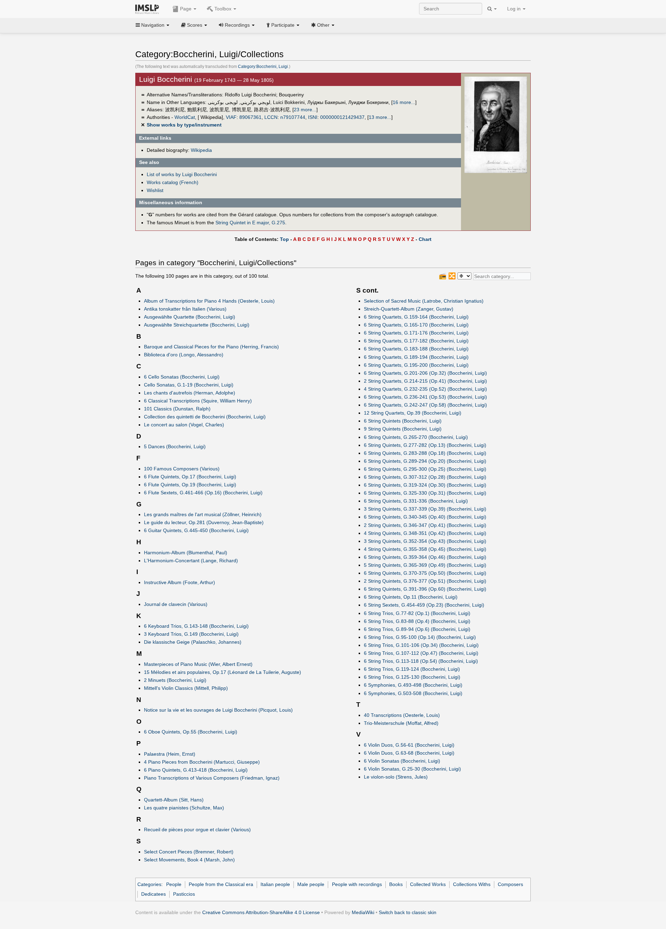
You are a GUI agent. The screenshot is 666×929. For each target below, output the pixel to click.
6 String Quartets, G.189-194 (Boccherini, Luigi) (416, 357)
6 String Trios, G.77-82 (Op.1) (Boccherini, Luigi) (417, 613)
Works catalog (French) (172, 182)
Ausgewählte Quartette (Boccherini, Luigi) (189, 317)
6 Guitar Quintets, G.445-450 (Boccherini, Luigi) (196, 530)
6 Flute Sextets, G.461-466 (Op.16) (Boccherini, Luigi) (203, 492)
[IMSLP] (148, 8)
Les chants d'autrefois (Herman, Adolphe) (189, 393)
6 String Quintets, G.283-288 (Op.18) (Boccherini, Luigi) (425, 453)
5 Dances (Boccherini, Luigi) (175, 446)
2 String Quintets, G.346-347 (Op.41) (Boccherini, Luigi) (425, 525)
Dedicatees (153, 894)
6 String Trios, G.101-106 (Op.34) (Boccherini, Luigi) (421, 645)
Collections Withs (471, 884)
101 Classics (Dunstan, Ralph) (177, 408)
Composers (510, 884)
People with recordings (357, 884)
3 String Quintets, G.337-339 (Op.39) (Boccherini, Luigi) (425, 509)
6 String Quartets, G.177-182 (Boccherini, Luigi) (416, 341)
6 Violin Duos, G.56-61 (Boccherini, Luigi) (409, 745)
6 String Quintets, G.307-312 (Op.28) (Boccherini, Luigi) (425, 477)
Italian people (275, 884)
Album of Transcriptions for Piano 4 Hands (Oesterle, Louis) (209, 301)
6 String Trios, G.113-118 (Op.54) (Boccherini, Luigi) (421, 661)
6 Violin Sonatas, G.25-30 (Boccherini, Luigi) (412, 769)
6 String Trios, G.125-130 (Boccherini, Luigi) (412, 677)
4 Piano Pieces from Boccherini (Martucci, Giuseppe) (202, 762)
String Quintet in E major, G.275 (250, 222)
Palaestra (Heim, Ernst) (169, 754)
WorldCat (184, 117)
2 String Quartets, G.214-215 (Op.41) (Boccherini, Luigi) (425, 381)
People (173, 884)
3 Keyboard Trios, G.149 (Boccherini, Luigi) (191, 634)
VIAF (231, 117)
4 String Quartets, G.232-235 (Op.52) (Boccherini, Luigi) (425, 389)
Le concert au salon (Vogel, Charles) (184, 424)
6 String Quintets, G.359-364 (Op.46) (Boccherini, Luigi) (425, 557)
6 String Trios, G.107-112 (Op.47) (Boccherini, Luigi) (421, 653)
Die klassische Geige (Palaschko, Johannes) (192, 642)
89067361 (250, 117)
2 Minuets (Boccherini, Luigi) (175, 680)
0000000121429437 (342, 117)
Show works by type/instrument (184, 125)
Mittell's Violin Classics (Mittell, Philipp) (186, 688)
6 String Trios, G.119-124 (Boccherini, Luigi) (412, 669)
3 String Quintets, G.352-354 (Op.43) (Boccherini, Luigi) (425, 541)
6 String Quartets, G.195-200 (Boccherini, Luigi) (416, 365)
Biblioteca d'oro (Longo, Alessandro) (183, 354)
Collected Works (428, 884)
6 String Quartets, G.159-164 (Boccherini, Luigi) (416, 317)
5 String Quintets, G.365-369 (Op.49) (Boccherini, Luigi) (425, 565)
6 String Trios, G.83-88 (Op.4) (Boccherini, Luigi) (417, 621)
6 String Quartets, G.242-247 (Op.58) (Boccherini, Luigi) (425, 405)
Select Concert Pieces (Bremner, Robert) (188, 851)
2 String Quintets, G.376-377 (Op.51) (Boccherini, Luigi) (425, 581)
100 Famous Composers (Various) (182, 468)
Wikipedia (201, 150)
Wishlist (155, 190)
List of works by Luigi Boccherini (182, 174)
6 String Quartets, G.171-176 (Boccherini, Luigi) (416, 333)
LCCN (271, 117)
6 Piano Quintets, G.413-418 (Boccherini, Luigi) (196, 770)
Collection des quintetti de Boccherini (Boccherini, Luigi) (205, 416)
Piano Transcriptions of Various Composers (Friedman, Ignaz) (212, 778)
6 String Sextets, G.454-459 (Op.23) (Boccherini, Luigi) (424, 605)
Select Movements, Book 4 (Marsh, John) (189, 859)
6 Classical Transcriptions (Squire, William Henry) (198, 400)
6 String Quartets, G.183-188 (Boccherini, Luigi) (416, 348)
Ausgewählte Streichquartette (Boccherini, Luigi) (196, 325)
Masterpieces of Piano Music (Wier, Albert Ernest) (198, 664)
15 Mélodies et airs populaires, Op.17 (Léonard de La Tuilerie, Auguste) (222, 672)
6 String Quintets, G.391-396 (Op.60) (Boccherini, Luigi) (425, 589)
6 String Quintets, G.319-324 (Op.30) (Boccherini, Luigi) (425, 485)
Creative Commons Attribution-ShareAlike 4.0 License (261, 912)
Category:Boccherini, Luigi (263, 66)
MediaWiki (363, 912)
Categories (149, 884)
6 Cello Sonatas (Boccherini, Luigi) (182, 377)
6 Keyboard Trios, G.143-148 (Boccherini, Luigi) (196, 626)
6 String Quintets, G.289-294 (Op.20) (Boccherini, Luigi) (425, 461)
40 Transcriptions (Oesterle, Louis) (402, 715)
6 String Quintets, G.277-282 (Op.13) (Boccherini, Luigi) (425, 445)
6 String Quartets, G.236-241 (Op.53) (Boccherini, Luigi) (425, 397)
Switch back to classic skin (407, 912)
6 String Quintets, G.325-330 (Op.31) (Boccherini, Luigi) (425, 493)
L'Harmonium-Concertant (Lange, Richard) (191, 560)
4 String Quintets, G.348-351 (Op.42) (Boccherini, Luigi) (425, 533)
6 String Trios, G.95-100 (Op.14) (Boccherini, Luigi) (420, 637)
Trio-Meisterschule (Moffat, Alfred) (401, 723)
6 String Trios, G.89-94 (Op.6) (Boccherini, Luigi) (417, 629)
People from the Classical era (221, 884)
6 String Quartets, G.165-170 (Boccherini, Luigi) (416, 325)
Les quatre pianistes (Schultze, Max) (184, 807)
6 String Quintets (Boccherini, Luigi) (403, 421)
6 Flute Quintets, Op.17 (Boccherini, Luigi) (190, 476)
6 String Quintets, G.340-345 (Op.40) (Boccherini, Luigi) (425, 517)
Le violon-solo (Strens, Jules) (396, 777)
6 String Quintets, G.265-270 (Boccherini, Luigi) (416, 437)
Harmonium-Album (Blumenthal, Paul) (185, 552)
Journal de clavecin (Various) (175, 604)
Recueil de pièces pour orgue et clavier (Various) (197, 829)
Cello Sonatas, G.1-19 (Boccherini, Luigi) (188, 385)
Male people (310, 884)
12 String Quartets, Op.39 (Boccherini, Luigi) (412, 413)
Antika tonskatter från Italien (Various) (185, 309)
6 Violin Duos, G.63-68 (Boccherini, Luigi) (409, 753)
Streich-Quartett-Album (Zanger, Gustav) (408, 309)
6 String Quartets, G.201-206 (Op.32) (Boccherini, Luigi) (425, 373)
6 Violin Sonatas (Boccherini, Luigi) (402, 761)
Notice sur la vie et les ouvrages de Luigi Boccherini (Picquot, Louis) (218, 710)
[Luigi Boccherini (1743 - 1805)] (495, 124)
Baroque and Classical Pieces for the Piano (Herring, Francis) (211, 346)
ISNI (312, 117)
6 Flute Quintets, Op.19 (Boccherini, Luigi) (190, 484)
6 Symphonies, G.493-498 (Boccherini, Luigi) (413, 685)
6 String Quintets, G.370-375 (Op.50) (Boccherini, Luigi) (425, 573)
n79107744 (292, 117)
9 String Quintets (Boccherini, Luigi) (403, 429)
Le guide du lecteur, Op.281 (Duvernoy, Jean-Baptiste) (204, 522)
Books (396, 884)
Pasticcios (184, 894)
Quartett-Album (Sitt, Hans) (174, 799)
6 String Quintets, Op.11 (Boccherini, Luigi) (411, 597)
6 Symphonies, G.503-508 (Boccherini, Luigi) (413, 693)
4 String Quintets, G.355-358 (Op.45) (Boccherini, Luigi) (425, 549)
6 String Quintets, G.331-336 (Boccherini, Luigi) (416, 501)
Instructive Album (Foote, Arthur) (179, 582)
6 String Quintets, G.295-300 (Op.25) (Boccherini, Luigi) (425, 469)
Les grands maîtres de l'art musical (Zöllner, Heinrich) (203, 514)
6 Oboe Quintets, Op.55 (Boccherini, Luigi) (190, 732)
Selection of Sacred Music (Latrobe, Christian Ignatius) (424, 301)
